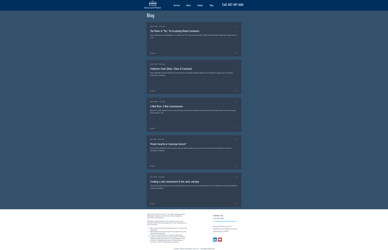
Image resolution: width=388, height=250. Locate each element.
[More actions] (237, 26)
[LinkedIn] (215, 240)
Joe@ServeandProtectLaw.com (226, 221)
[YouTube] (220, 240)
